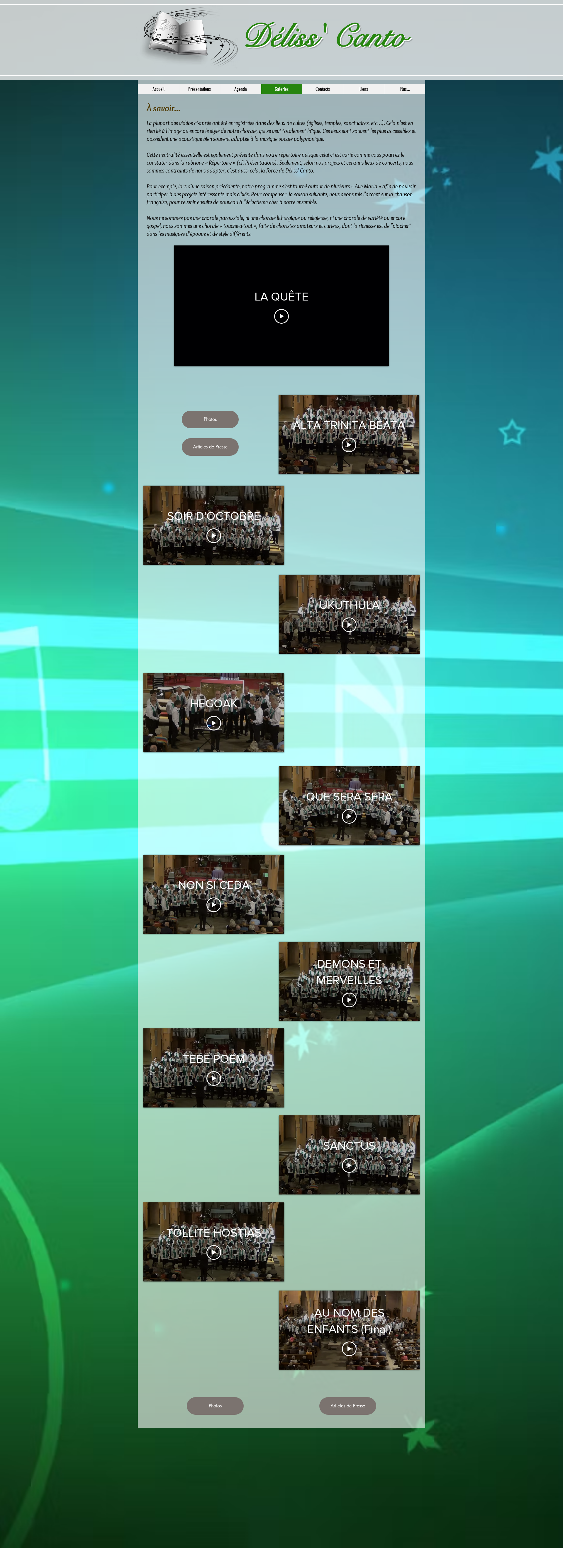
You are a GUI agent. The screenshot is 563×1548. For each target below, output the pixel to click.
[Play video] (281, 316)
